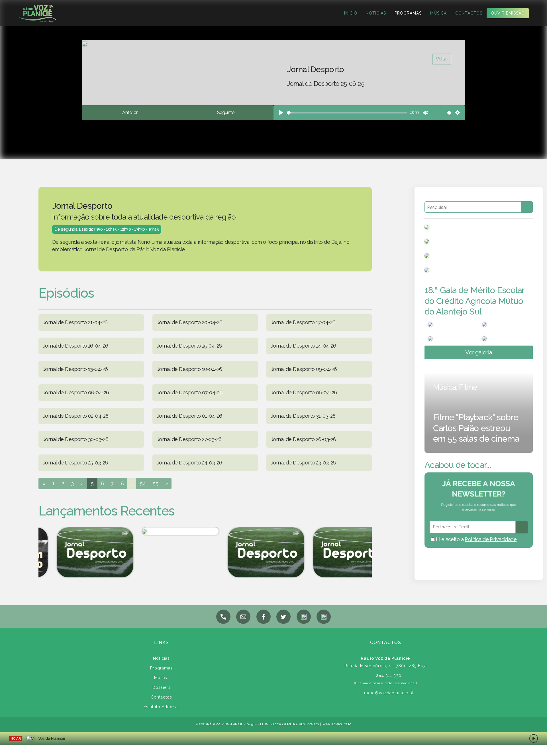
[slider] (347, 112)
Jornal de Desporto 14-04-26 (303, 346)
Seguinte (225, 112)
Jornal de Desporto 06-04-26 (304, 392)
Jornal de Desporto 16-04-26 (75, 346)
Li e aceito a (476, 539)
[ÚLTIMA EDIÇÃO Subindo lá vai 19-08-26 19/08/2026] (165, 531)
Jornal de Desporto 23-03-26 (303, 463)
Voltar (442, 59)
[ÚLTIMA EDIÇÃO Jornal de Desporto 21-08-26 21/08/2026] (251, 552)
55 (155, 483)
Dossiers (161, 687)
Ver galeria (478, 352)
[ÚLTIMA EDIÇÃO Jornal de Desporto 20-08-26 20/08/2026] (336, 552)
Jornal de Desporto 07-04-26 (189, 392)
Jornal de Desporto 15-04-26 (189, 346)
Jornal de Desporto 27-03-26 (189, 439)
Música (438, 13)
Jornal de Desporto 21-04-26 (75, 322)
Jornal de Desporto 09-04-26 (304, 369)
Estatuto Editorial (161, 707)
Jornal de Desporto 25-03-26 (75, 463)
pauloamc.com (338, 724)
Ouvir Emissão (508, 13)
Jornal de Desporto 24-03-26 (189, 463)
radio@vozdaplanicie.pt (389, 693)
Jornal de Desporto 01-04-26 (189, 416)
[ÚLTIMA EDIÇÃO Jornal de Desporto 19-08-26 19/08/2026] (80, 552)
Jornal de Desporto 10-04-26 (189, 369)
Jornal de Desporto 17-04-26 (303, 322)
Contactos (468, 13)
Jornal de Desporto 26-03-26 (303, 439)
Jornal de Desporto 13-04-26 (75, 369)
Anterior (129, 112)
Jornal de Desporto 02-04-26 (75, 416)
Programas (408, 13)
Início (350, 13)
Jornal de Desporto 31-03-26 (303, 416)
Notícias (376, 13)
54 (143, 483)
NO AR (16, 738)
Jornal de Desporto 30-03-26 (75, 439)
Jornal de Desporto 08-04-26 (76, 392)
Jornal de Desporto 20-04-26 (189, 322)
